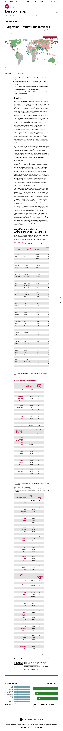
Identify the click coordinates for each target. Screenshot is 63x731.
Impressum (8, 724)
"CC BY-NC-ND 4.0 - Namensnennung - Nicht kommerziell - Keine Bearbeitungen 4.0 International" (36, 664)
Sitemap (19, 724)
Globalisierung (19, 15)
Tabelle (22, 73)
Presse (36, 724)
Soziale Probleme (26, 15)
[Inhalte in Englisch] (57, 1)
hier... (45, 239)
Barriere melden (42, 724)
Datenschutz (13, 724)
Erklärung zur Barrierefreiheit (51, 724)
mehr (46, 1)
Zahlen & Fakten (13, 15)
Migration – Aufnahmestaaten (44, 704)
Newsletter (24, 724)
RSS (28, 724)
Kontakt (32, 724)
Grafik (14, 73)
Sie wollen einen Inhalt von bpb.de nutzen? (33, 669)
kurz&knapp (7, 15)
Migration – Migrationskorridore (35, 15)
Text (18, 73)
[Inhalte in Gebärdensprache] (54, 1)
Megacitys (9, 704)
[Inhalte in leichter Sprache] (51, 1)
